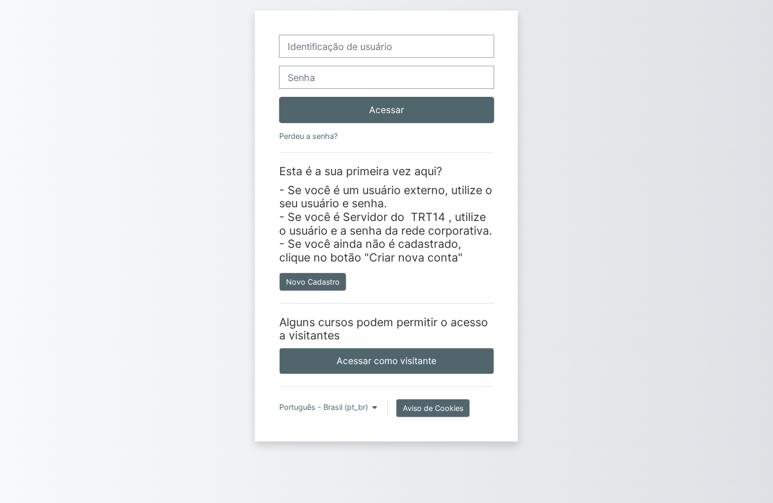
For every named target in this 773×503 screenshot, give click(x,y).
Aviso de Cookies (433, 408)
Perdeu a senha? (308, 136)
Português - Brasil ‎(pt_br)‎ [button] (324, 407)
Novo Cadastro (313, 281)
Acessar (386, 109)
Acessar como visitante (386, 360)
